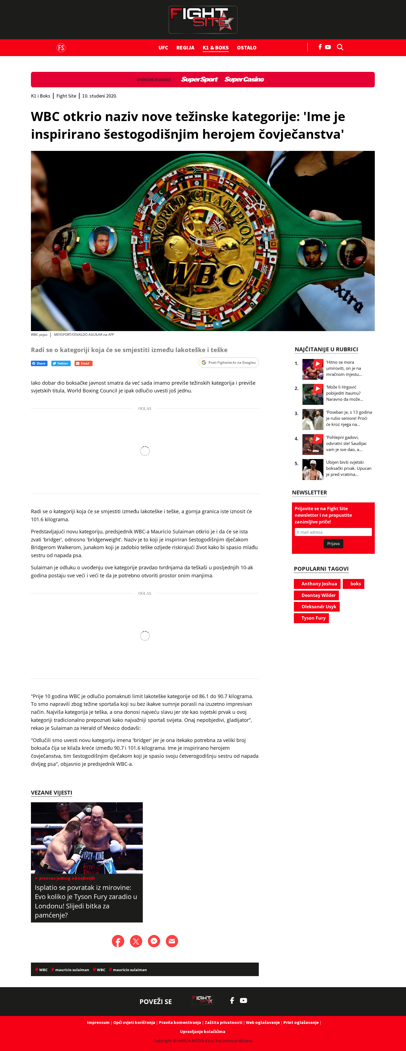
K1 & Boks (216, 47)
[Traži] (338, 47)
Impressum (98, 1022)
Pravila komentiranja (180, 1022)
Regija (185, 47)
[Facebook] (320, 46)
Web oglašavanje (263, 1022)
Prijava (333, 543)
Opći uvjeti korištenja (134, 1022)
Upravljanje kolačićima (202, 1031)
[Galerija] (203, 241)
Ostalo (247, 47)
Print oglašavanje (301, 1022)
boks (355, 584)
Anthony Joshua (318, 584)
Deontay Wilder (318, 595)
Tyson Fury (313, 618)
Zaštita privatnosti (223, 1022)
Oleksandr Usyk (318, 607)
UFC (163, 47)
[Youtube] (329, 46)
